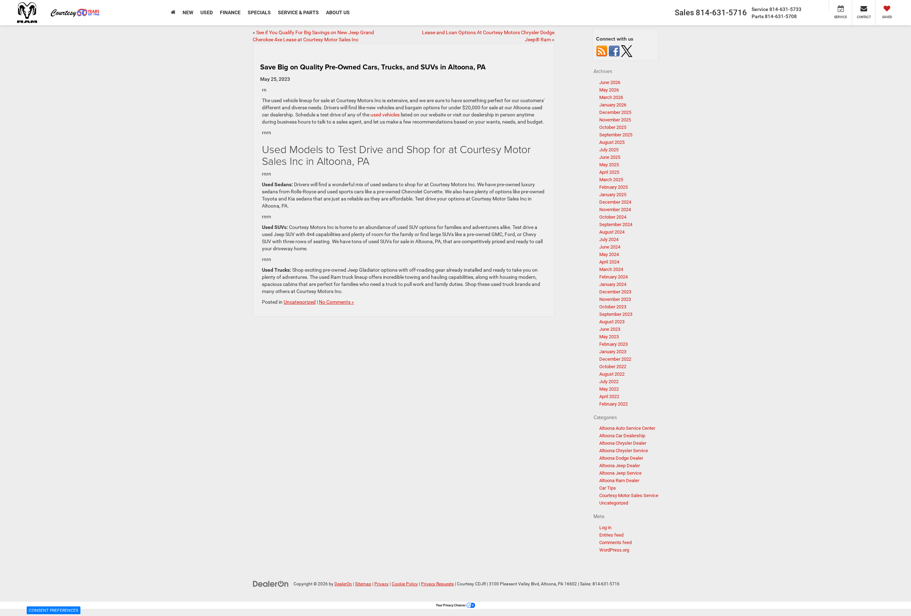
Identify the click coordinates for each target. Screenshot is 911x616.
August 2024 (612, 232)
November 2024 (615, 209)
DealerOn (343, 583)
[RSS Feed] (601, 50)
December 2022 (615, 359)
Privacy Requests (437, 583)
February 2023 (613, 344)
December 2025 (615, 112)
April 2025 (609, 172)
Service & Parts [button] (298, 12)
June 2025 (609, 157)
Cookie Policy (405, 583)
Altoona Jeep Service (620, 473)
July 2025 (608, 149)
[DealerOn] (271, 583)
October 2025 (612, 127)
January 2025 (612, 194)
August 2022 (612, 374)
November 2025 (615, 119)
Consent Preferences (53, 610)
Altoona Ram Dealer (619, 480)
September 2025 (615, 134)
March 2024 (611, 269)
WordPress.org (614, 550)
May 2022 (609, 389)
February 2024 (613, 277)
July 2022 (608, 381)
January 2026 (612, 105)
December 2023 (615, 291)
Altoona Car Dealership (622, 435)
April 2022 (609, 396)
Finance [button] (230, 12)
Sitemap (363, 583)
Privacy (381, 583)
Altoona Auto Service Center (627, 428)
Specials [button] (259, 12)
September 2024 (615, 224)
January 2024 (612, 284)
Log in (605, 527)
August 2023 (612, 321)
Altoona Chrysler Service (623, 450)
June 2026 (609, 82)
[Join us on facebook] (614, 50)
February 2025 (613, 187)
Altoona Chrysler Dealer (622, 443)
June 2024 (609, 247)
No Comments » (336, 302)
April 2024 (609, 262)
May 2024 (609, 254)
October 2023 (612, 306)
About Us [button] (338, 12)
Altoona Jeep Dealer (619, 465)
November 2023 (615, 299)
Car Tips (607, 488)
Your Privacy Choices (451, 605)
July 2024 (608, 239)
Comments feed (615, 542)
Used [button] (206, 12)
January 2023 (612, 351)
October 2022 (612, 366)
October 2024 (612, 217)
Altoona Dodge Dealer (621, 458)
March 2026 (611, 97)
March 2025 (611, 179)
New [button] (188, 12)
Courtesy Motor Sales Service (628, 495)
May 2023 (609, 336)
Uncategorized (300, 302)
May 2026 (609, 90)
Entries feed (611, 535)
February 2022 (613, 404)
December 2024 (615, 202)
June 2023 (609, 329)
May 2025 (609, 164)
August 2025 (612, 142)
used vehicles (385, 115)
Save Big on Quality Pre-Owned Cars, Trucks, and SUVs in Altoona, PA (373, 67)
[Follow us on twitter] (626, 50)
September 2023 (615, 314)
